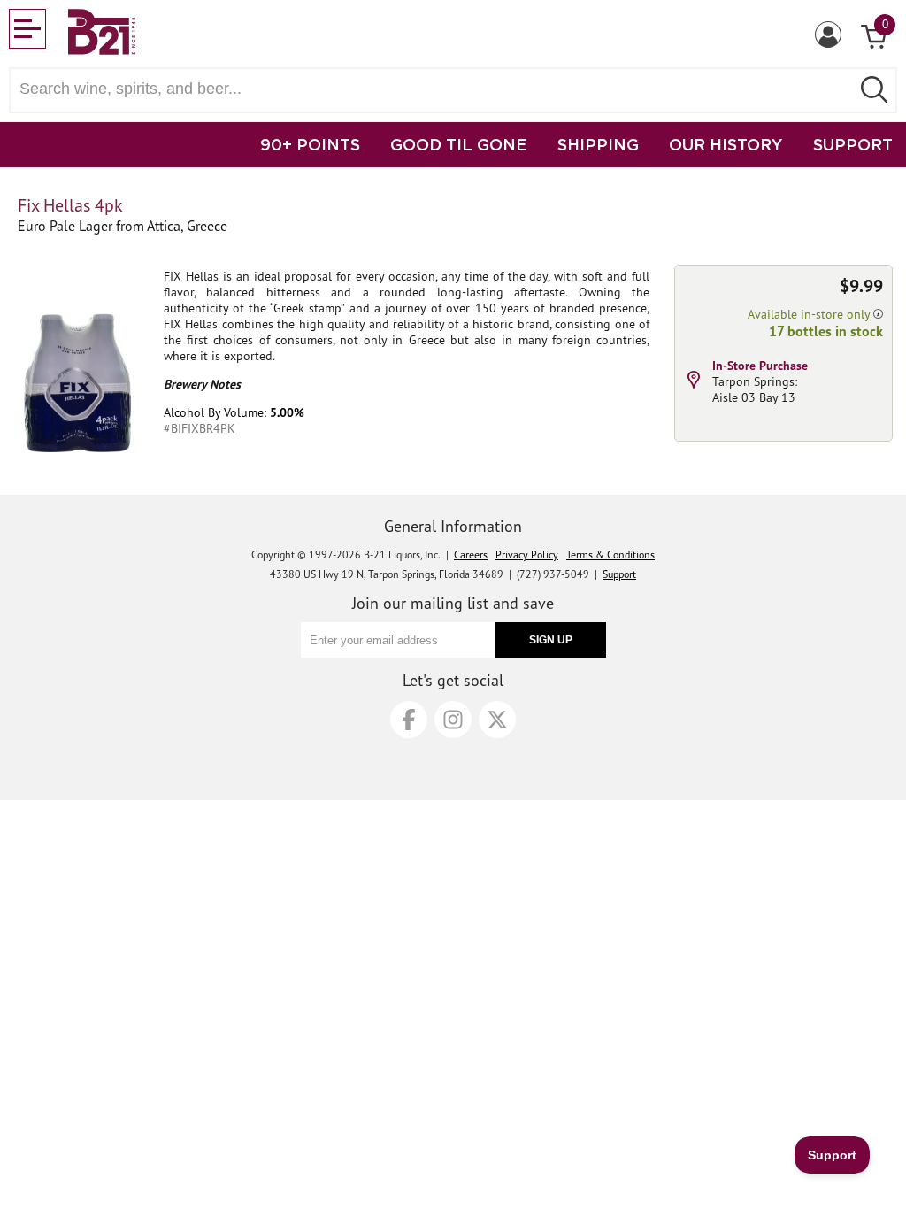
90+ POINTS (310, 144)
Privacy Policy (526, 554)
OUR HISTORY (726, 144)
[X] (497, 719)
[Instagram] (453, 719)
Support (619, 574)
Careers (471, 554)
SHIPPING (598, 144)
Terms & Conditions (610, 554)
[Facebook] (408, 719)
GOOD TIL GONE (458, 144)
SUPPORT (853, 144)
